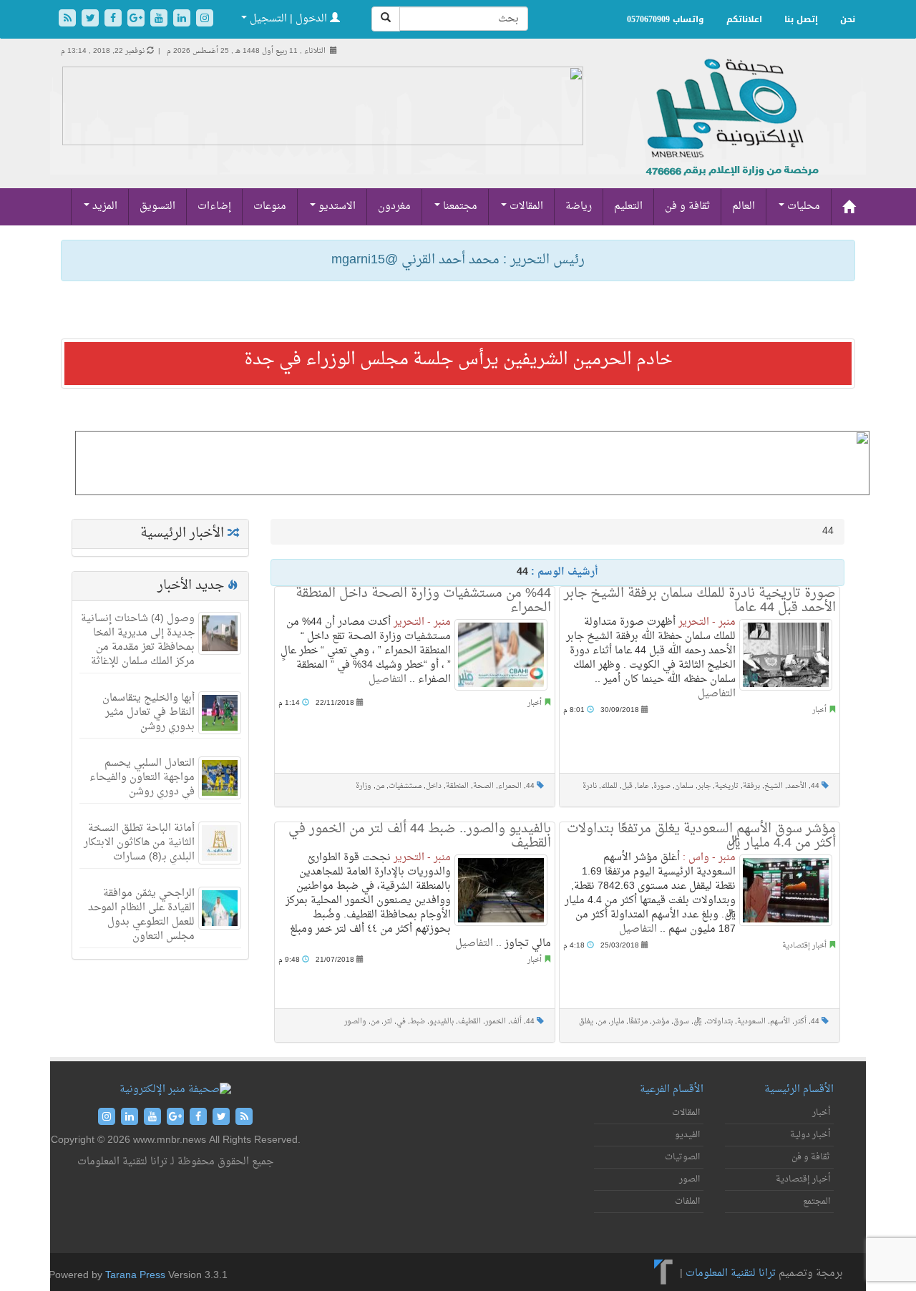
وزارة (363, 786)
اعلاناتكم (744, 19)
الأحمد (797, 786)
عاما (643, 786)
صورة (662, 786)
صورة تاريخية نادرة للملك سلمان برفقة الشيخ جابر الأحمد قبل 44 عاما (700, 600)
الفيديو (687, 1135)
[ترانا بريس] (664, 1273)
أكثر (800, 1021)
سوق (681, 1021)
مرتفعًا (638, 1021)
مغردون (394, 206)
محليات (802, 206)
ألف (516, 1021)
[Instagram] (205, 19)
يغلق (586, 1021)
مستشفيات (405, 786)
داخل (434, 786)
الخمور (495, 1021)
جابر (704, 786)
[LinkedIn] (183, 19)
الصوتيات (682, 1157)
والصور (355, 1021)
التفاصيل (387, 679)
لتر (388, 1021)
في (401, 1021)
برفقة (751, 786)
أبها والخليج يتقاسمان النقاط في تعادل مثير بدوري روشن (148, 712)
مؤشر (660, 1021)
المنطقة (457, 786)
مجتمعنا (458, 206)
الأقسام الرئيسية (799, 1089)
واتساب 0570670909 (665, 19)
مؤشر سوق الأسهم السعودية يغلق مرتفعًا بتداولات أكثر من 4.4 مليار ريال (701, 836)
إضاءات (214, 206)
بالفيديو (441, 1021)
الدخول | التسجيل (288, 19)
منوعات (269, 206)
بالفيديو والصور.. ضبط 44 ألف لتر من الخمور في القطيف (419, 836)
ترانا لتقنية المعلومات (731, 1273)
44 (530, 786)
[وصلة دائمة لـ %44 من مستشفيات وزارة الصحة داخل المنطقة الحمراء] (500, 655)
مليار (617, 1021)
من (380, 786)
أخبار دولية (810, 1135)
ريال (697, 1021)
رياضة (578, 206)
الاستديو (336, 206)
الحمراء (510, 786)
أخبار (534, 703)
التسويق (157, 206)
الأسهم (780, 1021)
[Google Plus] (137, 19)
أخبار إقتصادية (804, 946)
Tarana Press (135, 1275)
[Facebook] (114, 19)
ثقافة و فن (687, 206)
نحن (847, 19)
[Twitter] (91, 19)
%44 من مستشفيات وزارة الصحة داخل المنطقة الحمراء (423, 600)
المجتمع (816, 1201)
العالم (743, 206)
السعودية (751, 1021)
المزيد (103, 206)
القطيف (469, 1021)
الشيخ (773, 786)
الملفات (687, 1201)
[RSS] (68, 19)
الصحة (483, 786)
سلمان (684, 786)
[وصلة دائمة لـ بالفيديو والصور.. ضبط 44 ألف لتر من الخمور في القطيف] (500, 890)
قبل (627, 786)
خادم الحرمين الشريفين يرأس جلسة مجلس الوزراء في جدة (458, 360)
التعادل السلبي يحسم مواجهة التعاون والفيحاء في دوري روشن (142, 778)
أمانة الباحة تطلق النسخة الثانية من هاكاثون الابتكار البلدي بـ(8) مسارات (139, 843)
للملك (609, 786)
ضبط (417, 1021)
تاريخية (727, 786)
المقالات (525, 206)
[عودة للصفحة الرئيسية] (730, 132)
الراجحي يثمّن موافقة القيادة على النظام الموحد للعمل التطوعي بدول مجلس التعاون (141, 915)
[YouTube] (160, 19)
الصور (689, 1179)
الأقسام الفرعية (671, 1089)
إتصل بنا (801, 19)
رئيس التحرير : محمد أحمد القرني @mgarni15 (458, 260)
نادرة (590, 786)
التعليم (628, 206)
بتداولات (719, 1021)
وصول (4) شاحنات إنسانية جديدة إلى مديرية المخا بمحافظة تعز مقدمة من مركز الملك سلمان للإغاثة (138, 640)
